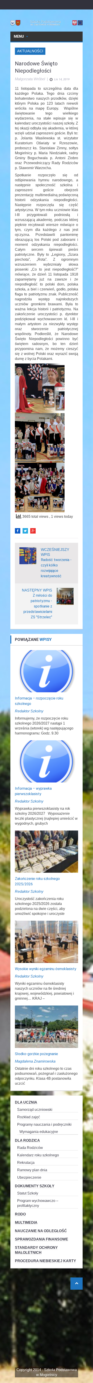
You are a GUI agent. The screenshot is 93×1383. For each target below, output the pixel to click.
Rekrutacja (26, 1162)
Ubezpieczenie (29, 1177)
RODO (20, 1214)
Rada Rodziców (30, 1148)
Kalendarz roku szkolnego (38, 1155)
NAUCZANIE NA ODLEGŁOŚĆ (41, 1231)
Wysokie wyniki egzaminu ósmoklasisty (45, 969)
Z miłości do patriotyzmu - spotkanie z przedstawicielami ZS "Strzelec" (37, 606)
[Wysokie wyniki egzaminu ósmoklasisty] (46, 941)
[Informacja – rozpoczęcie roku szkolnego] (46, 671)
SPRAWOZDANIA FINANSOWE (41, 1239)
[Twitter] (25, 531)
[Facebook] (17, 531)
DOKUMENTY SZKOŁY (34, 1186)
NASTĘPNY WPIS (37, 590)
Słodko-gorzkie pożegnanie (36, 1054)
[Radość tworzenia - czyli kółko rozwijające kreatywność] (27, 555)
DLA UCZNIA (26, 1102)
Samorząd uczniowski (34, 1109)
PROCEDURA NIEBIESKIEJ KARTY (45, 1261)
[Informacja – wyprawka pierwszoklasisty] (46, 761)
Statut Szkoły (27, 1193)
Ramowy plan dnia (32, 1170)
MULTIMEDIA (26, 1222)
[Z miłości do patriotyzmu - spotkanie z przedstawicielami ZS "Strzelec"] (65, 596)
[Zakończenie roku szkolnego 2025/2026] (46, 851)
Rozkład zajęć (28, 1117)
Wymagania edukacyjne (38, 1132)
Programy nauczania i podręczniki (44, 1124)
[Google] (33, 531)
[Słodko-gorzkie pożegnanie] (46, 1026)
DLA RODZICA (27, 1140)
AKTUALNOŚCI (30, 51)
